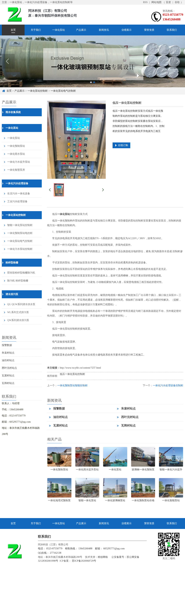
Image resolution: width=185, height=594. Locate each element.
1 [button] (91, 82)
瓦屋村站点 (8, 375)
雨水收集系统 (13, 112)
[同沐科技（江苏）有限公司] (14, 14)
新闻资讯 (104, 30)
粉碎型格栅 (12, 262)
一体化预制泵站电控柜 (20, 233)
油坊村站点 (8, 360)
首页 (13, 30)
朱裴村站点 (8, 352)
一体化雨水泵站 (16, 154)
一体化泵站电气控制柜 (63, 90)
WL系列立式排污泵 (18, 312)
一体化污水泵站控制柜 (20, 249)
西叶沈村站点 (9, 368)
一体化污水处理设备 (17, 183)
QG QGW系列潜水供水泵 (21, 304)
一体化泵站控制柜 (37, 90)
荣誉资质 (149, 30)
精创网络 (103, 557)
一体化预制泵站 (16, 146)
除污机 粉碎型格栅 (17, 280)
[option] (92, 61)
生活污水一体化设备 (18, 193)
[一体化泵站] (92, 61)
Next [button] (177, 61)
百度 (168, 2)
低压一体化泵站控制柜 (72, 374)
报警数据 (7, 345)
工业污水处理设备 (17, 201)
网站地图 (156, 2)
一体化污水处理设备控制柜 (168, 385)
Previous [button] (7, 61)
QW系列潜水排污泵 (18, 320)
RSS (145, 2)
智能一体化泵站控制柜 (20, 225)
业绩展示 (126, 30)
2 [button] (94, 82)
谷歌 (177, 2)
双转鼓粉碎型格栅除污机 (21, 272)
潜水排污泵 (12, 294)
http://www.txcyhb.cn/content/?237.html (80, 367)
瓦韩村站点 (8, 383)
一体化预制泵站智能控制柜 (72, 385)
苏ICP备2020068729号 (83, 560)
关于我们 (36, 30)
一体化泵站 (58, 30)
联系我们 (172, 30)
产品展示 (81, 30)
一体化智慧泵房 (16, 169)
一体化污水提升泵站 (18, 162)
